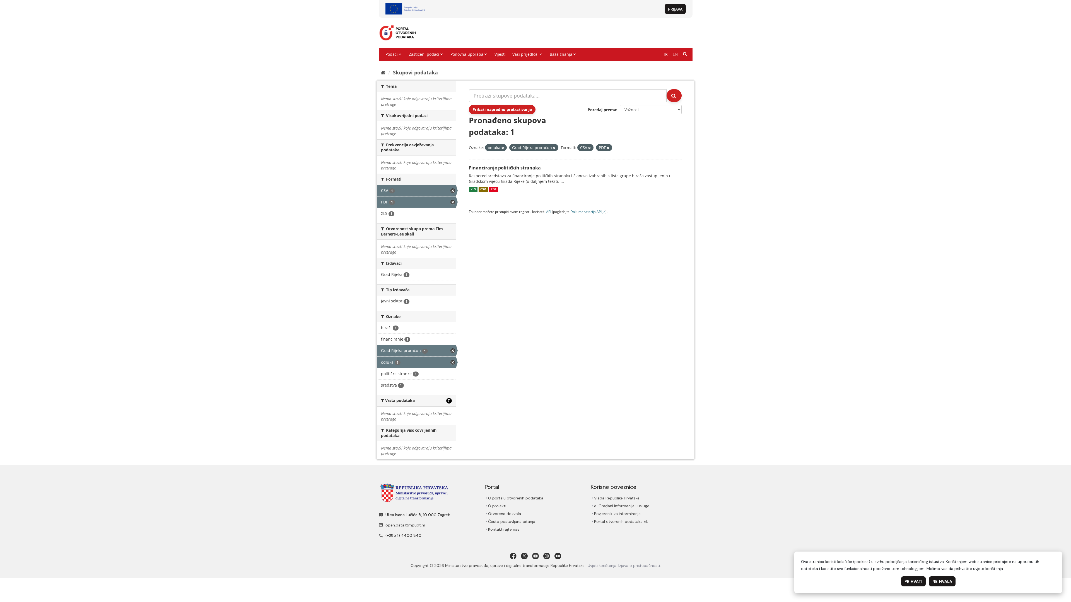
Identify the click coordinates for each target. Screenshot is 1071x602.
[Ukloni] (502, 148)
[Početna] (383, 72)
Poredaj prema (602, 109)
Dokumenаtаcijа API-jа (588, 211)
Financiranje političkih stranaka (505, 168)
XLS (473, 189)
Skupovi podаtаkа (415, 72)
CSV (483, 189)
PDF (493, 189)
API (548, 211)
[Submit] (674, 95)
